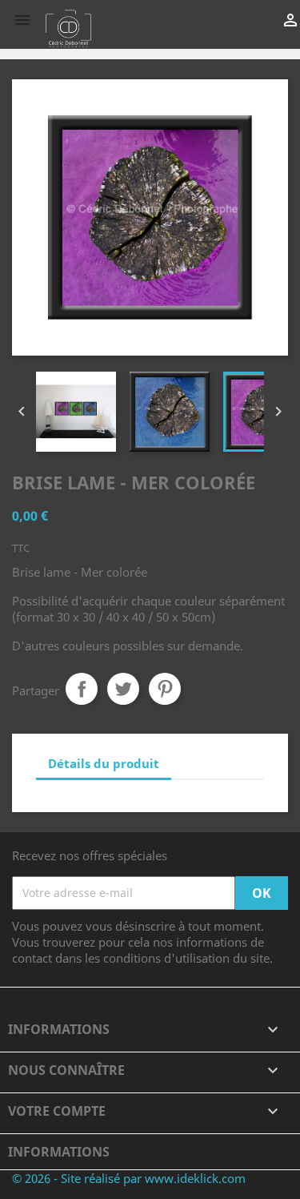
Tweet (123, 689)
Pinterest (165, 689)
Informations (59, 1152)
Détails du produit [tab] (103, 763)
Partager (82, 689)
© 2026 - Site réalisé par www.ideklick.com (129, 1178)
